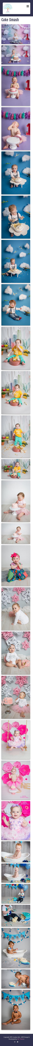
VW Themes (20, 1039)
